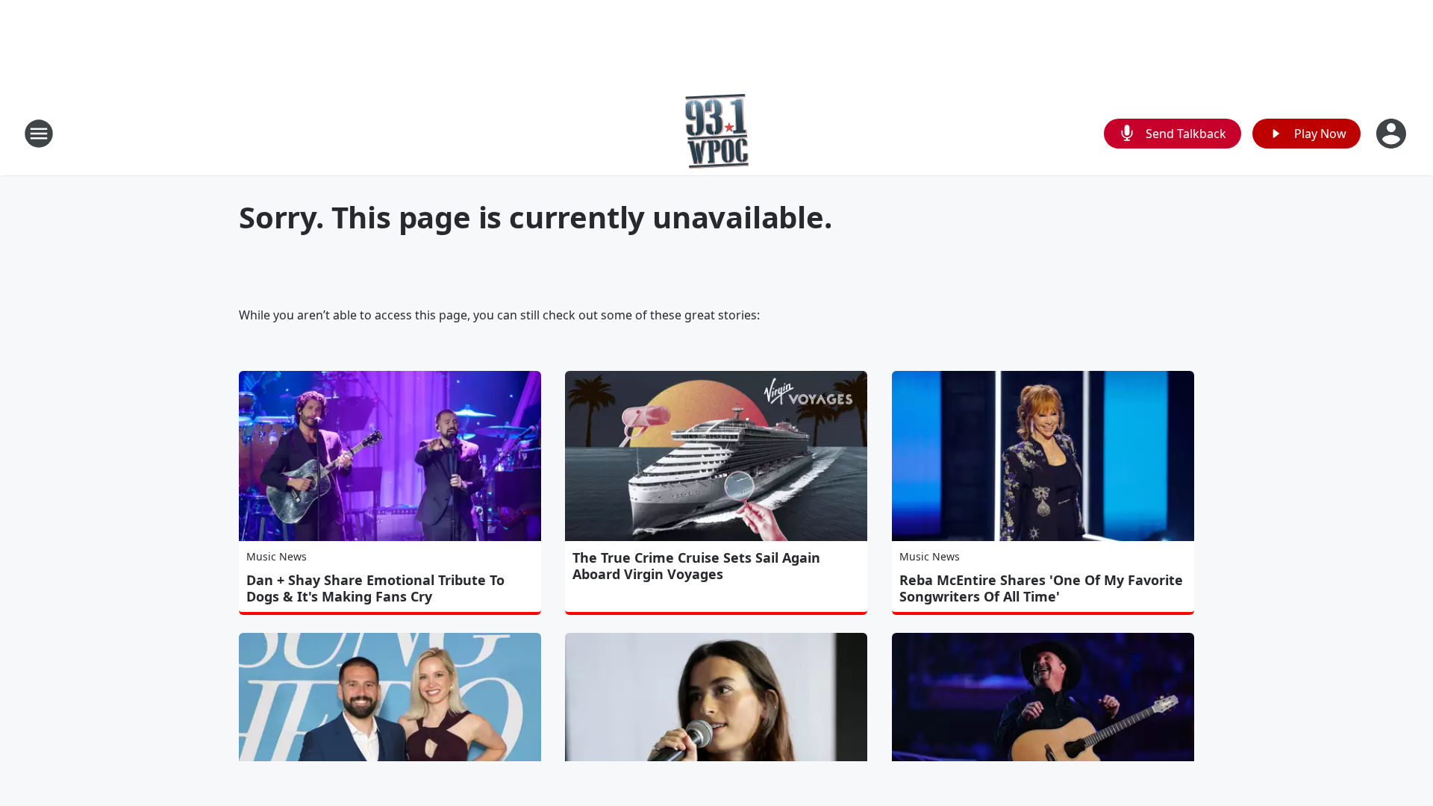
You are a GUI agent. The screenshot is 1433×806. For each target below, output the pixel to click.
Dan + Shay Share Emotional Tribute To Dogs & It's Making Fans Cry (375, 588)
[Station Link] (717, 133)
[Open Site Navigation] (39, 134)
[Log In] (1392, 134)
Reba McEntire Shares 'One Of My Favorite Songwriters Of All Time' (1041, 588)
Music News (276, 556)
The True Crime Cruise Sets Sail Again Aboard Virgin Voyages (696, 565)
